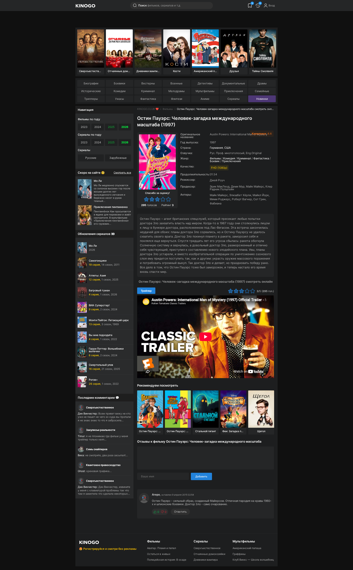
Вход (272, 5)
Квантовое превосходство (103, 465)
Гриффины (239, 553)
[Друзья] (234, 48)
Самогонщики (97, 260)
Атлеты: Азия (97, 275)
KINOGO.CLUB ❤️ (148, 108)
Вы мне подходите (100, 335)
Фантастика (148, 99)
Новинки (262, 99)
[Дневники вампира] (148, 48)
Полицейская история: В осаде (166, 559)
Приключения (233, 91)
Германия (216, 147)
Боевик (215, 161)
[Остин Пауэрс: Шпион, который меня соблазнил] (178, 409)
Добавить (201, 476)
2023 (84, 127)
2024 (97, 127)
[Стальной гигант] (206, 409)
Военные (176, 83)
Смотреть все (122, 172)
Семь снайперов (96, 449)
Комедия (229, 158)
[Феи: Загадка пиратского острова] (233, 409)
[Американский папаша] (205, 48)
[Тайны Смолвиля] (262, 48)
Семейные (262, 91)
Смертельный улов (101, 364)
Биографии (91, 83)
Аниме (205, 99)
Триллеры (91, 99)
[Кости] (176, 48)
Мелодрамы (176, 91)
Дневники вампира (206, 559)
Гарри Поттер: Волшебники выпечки (106, 350)
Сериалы (233, 99)
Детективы (205, 83)
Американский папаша (247, 548)
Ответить (180, 511)
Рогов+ (93, 379)
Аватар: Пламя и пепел (161, 548)
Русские (90, 158)
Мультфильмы (205, 91)
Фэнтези (176, 99)
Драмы (262, 83)
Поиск (159, 5)
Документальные (233, 83)
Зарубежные (118, 158)
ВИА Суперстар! (99, 305)
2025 (111, 127)
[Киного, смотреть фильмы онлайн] (85, 5)
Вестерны (148, 83)
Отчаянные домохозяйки (209, 553)
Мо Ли (93, 245)
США (227, 147)
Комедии (120, 91)
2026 (124, 127)
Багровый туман (99, 290)
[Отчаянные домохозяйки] (119, 48)
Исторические (91, 91)
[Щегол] (261, 409)
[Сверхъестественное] (90, 48)
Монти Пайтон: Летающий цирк (109, 320)
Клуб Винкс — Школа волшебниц (253, 559)
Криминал (148, 91)
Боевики (119, 83)
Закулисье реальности (100, 429)
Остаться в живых (158, 553)
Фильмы (168, 108)
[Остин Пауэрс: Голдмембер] (150, 409)
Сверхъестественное (100, 407)
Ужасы (119, 99)
